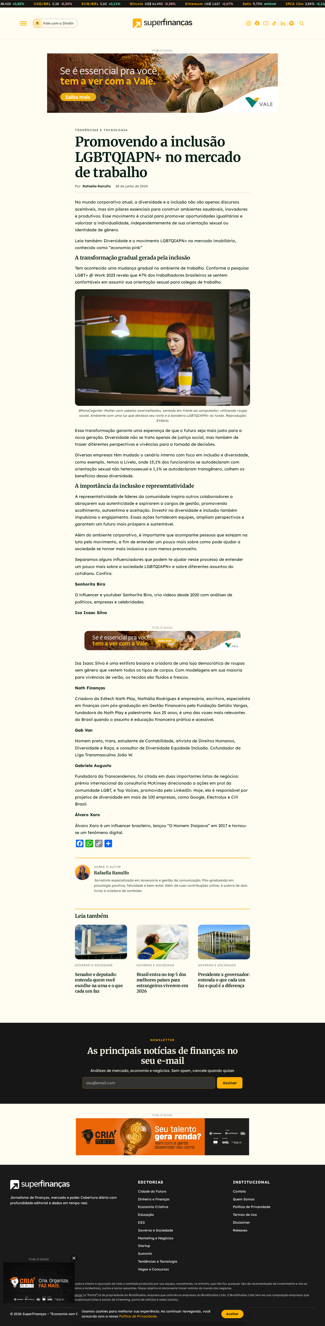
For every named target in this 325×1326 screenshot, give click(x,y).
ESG (141, 1222)
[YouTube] (266, 23)
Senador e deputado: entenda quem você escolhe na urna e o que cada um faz (99, 983)
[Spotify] (291, 23)
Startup (144, 1246)
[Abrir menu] (23, 23)
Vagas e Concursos (153, 1269)
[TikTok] (274, 23)
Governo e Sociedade (94, 965)
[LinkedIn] (283, 23)
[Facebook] (257, 23)
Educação (146, 1214)
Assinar (230, 1082)
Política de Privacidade (251, 1207)
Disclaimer (241, 1222)
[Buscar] (301, 23)
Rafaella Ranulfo (97, 186)
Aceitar (232, 1314)
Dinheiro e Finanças (154, 1199)
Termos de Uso (245, 1214)
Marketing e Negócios (155, 1238)
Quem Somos (244, 1199)
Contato (239, 1191)
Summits (145, 1253)
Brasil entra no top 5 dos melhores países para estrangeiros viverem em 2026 (162, 983)
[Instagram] (248, 23)
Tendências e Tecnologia (101, 130)
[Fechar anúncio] (74, 1258)
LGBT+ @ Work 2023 (95, 275)
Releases (240, 1230)
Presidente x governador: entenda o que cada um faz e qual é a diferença (224, 980)
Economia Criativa (153, 1207)
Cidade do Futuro (152, 1191)
